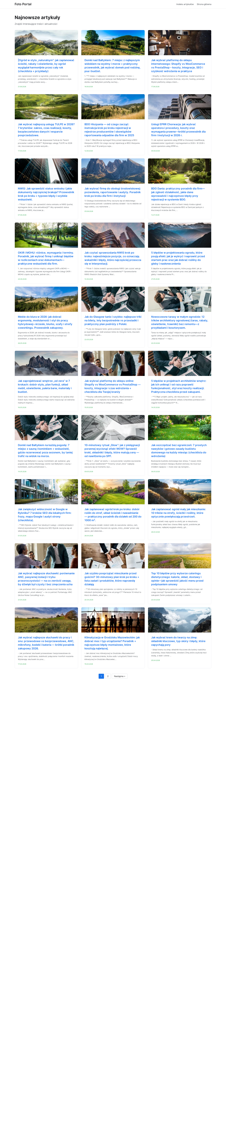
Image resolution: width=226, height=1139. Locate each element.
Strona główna (204, 4)
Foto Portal (23, 4)
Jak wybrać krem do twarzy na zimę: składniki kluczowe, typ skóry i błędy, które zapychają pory (178, 641)
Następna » (119, 676)
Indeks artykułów (185, 4)
